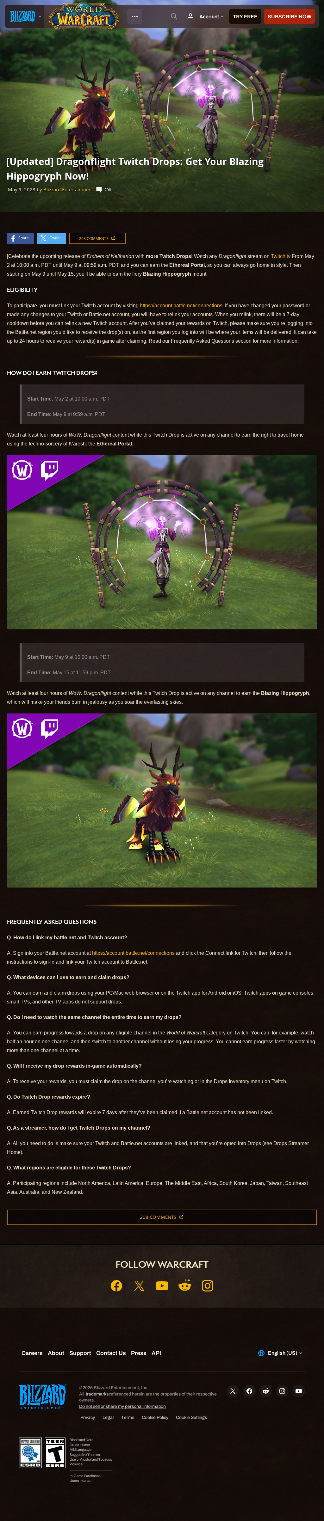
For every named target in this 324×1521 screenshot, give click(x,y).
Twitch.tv (280, 256)
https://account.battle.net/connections (181, 305)
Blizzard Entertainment (68, 190)
